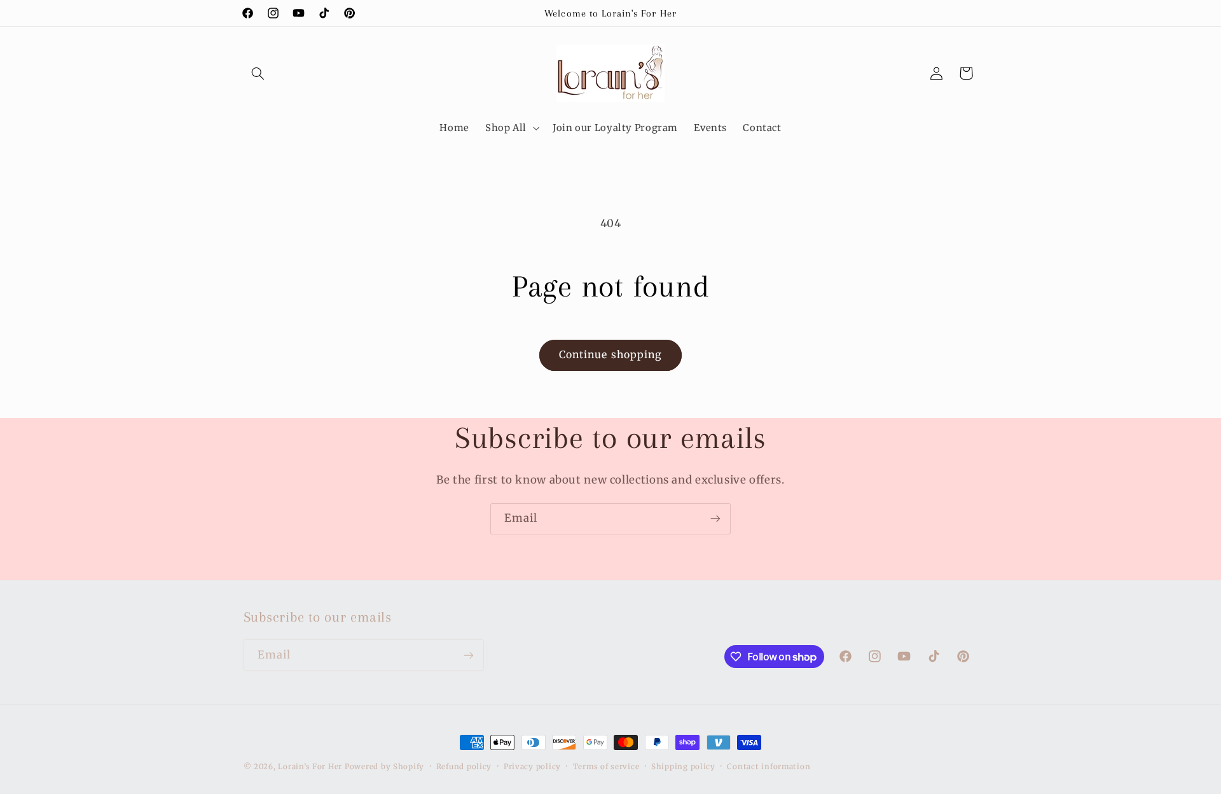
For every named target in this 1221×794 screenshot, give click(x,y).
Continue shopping (610, 355)
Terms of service (606, 766)
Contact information (768, 766)
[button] (258, 73)
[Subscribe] (715, 518)
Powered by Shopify (384, 766)
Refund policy (464, 766)
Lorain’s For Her (310, 766)
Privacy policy (532, 766)
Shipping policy (683, 766)
